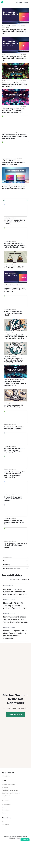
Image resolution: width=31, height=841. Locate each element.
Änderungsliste (5, 776)
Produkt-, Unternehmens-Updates (15, 26)
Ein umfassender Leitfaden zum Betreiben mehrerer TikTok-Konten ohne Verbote (14, 84)
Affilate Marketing (6, 184)
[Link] (2, 2)
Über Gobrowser (6, 810)
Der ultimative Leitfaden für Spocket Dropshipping (13, 406)
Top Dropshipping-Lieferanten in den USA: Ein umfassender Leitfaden (15, 545)
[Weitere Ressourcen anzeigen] (28, 579)
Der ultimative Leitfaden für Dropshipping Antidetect (13, 427)
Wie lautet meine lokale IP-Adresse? (11, 793)
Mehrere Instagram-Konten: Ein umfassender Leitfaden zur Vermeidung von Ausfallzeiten (13, 110)
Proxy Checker (5, 796)
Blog (3, 26)
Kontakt (3, 813)
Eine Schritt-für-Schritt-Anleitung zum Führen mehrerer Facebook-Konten (15, 383)
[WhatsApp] (2, 828)
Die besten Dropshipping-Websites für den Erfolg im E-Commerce (14, 522)
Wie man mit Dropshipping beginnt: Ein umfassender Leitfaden (13, 498)
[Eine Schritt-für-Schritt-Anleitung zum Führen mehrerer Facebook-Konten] (15, 604)
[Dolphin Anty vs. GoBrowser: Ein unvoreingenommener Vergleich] (15, 168)
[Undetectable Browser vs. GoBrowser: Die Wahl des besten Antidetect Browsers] (15, 142)
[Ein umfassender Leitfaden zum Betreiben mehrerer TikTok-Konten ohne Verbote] (15, 64)
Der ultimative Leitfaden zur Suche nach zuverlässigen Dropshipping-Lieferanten (14, 360)
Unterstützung (5, 824)
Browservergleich (8, 132)
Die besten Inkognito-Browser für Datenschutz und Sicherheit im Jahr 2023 (15, 31)
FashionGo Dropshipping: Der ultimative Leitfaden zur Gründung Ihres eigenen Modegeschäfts (14, 474)
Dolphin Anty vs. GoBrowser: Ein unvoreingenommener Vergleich (13, 187)
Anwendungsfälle (6, 804)
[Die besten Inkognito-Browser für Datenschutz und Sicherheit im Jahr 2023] (15, 9)
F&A (3, 821)
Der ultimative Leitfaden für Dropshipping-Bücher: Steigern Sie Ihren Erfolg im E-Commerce (15, 245)
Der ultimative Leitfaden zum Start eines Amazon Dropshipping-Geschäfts (14, 450)
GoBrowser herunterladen (8, 784)
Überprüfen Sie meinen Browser (10, 790)
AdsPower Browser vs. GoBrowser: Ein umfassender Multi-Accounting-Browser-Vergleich (14, 136)
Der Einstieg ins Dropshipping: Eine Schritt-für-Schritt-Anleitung (14, 221)
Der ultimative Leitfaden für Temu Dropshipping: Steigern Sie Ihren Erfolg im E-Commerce (15, 336)
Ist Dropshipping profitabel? (14, 267)
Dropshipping (7, 218)
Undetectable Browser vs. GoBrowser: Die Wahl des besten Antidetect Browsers (13, 162)
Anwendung (5, 787)
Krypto (14, 158)
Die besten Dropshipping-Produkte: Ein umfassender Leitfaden (13, 313)
